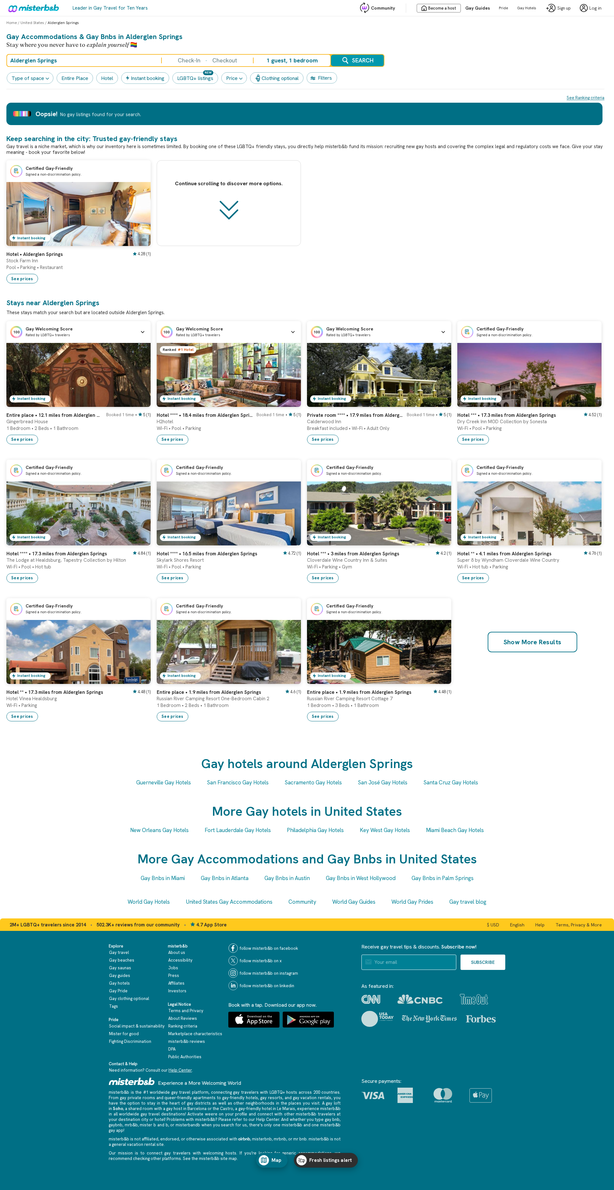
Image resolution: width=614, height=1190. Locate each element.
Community (383, 8)
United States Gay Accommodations (229, 901)
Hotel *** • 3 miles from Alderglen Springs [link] (353, 554)
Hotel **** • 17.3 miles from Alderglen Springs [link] (56, 554)
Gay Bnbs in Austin (287, 878)
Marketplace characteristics (195, 1033)
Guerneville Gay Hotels (163, 782)
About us (176, 952)
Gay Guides (477, 8)
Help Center (180, 1070)
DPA (172, 1049)
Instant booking (147, 78)
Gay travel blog (467, 901)
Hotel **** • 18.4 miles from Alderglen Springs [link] (205, 415)
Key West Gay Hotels (385, 830)
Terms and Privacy (185, 1010)
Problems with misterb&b (191, 1119)
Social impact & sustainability (137, 1026)
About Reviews (182, 1018)
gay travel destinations (163, 1114)
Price (232, 78)
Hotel (107, 78)
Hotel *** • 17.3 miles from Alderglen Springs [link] (506, 415)
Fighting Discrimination (130, 1041)
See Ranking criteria (585, 98)
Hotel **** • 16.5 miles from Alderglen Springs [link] (207, 554)
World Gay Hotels (149, 901)
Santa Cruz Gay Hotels (450, 782)
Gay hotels (119, 983)
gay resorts (271, 1097)
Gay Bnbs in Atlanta (224, 878)
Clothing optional (280, 78)
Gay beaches (121, 960)
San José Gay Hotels (382, 782)
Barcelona (197, 1108)
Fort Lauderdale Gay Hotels (238, 830)
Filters (325, 78)
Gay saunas (120, 968)
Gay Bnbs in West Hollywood (361, 878)
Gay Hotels (526, 8)
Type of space (28, 78)
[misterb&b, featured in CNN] (370, 999)
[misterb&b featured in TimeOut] (474, 999)
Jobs (173, 968)
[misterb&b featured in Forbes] (481, 1019)
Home (11, 22)
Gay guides (119, 975)
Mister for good (124, 1033)
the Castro (223, 1108)
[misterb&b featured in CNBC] (420, 999)
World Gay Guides (353, 901)
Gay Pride (118, 991)
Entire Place (74, 78)
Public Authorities (184, 1056)
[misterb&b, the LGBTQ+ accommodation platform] (32, 8)
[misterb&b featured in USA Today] (377, 1019)
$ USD (493, 925)
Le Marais (286, 1108)
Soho (118, 1108)
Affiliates (176, 983)
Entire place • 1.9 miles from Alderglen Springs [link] (209, 692)
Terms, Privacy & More (578, 925)
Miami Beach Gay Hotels (455, 830)
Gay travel (119, 952)
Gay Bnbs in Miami (163, 878)
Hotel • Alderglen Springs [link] (34, 254)
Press (173, 975)
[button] (78, 332)
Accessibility (180, 960)
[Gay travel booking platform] (132, 1081)
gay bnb (332, 1119)
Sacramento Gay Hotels (313, 782)
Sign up (564, 8)
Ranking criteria (182, 1026)
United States (32, 22)
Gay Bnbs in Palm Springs (443, 878)
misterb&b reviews (186, 1041)
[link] (139, 241)
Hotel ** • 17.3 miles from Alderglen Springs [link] (54, 692)
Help (540, 925)
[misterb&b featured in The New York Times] (429, 1019)
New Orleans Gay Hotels (159, 830)
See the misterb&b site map (210, 1158)
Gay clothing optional (129, 998)
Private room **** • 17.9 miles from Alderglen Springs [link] (355, 415)
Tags (113, 1006)
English (517, 925)
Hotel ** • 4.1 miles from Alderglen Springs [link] (504, 554)
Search (363, 60)
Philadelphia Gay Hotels (315, 830)
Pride (503, 8)
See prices (22, 279)
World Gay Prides (412, 901)
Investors (177, 991)
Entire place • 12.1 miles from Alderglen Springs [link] (54, 415)
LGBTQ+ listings (195, 78)
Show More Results (533, 642)
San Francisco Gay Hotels (238, 782)
